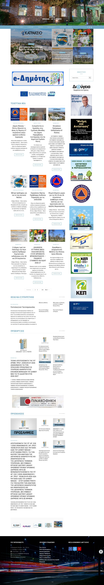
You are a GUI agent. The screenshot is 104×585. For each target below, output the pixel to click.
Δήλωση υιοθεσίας (43, 302)
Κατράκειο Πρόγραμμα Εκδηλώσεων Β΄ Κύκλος (31, 48)
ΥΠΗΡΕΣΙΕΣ (40, 27)
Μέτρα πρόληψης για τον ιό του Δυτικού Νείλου (62, 39)
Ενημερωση (62, 52)
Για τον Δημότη (51, 27)
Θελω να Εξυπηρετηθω (22, 297)
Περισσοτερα (18, 154)
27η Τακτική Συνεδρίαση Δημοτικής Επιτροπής (44, 429)
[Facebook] (70, 549)
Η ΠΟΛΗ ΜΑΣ (31, 27)
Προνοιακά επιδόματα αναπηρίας (58, 310)
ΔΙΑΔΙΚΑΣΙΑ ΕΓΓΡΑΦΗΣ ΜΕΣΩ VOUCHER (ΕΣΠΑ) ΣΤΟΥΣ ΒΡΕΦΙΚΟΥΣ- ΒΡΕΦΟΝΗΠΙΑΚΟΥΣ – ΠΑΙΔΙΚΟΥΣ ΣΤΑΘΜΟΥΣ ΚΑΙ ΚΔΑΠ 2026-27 (83, 39)
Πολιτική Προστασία (62, 36)
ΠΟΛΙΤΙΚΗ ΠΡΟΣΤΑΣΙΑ (37, 190)
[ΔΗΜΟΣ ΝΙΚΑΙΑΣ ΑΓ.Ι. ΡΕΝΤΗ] (52, 12)
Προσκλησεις (17, 413)
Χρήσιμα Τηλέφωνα (45, 553)
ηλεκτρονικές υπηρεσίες (66, 27)
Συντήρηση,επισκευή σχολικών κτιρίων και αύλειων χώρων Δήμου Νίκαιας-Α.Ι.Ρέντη (44, 349)
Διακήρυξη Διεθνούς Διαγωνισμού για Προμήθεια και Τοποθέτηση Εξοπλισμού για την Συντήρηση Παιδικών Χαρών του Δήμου (58, 369)
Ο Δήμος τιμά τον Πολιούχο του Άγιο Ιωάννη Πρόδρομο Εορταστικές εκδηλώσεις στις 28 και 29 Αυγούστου (62, 57)
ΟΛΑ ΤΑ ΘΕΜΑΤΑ (62, 330)
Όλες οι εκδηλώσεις (45, 557)
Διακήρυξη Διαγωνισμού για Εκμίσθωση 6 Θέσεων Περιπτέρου (59, 338)
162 (42, 289)
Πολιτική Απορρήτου (45, 549)
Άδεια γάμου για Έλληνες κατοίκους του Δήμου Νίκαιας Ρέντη (58, 304)
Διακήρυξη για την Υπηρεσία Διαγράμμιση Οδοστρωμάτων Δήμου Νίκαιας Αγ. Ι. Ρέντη (44, 367)
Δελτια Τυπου (37, 123)
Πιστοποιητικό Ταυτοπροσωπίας (23, 307)
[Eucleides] (101, 551)
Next (46, 289)
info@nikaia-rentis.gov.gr (23, 553)
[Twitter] (75, 549)
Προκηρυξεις (17, 331)
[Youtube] (79, 549)
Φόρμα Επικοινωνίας (45, 555)
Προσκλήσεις (14, 440)
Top (52, 582)
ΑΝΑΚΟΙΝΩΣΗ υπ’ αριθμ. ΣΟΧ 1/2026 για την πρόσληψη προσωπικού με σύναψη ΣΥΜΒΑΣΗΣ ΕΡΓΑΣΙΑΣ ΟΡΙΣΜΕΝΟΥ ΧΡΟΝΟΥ (58, 432)
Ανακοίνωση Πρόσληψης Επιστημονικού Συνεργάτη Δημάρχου (59, 452)
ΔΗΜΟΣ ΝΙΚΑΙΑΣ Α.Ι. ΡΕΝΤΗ (62, 577)
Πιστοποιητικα (14, 304)
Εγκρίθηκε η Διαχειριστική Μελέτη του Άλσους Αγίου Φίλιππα (83, 57)
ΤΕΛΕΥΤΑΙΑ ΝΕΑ (18, 103)
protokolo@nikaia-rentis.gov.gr (18, 557)
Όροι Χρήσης (43, 547)
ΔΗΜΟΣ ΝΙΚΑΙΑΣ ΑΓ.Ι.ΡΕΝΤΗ (17, 27)
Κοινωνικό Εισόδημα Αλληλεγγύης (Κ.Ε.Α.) (43, 310)
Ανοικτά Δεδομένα (45, 551)
